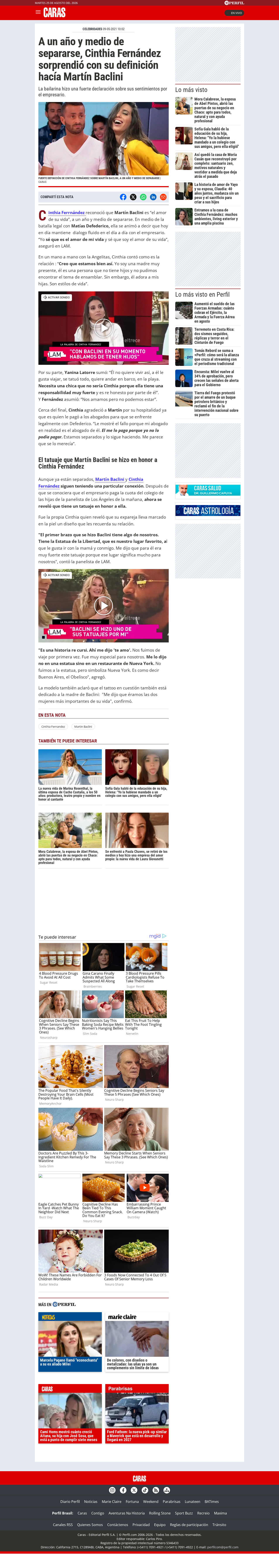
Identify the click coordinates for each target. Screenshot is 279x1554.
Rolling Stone (160, 1513)
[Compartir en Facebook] (123, 197)
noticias (70, 1317)
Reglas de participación (189, 1524)
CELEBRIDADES (92, 29)
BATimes (212, 1501)
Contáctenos (117, 1524)
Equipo (160, 1524)
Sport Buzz (184, 1513)
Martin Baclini (83, 727)
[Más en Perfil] (64, 1305)
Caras (82, 1513)
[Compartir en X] (133, 197)
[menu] (38, 13)
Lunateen (192, 1501)
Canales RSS (63, 1524)
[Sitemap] (166, 1490)
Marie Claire (111, 1501)
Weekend (150, 1501)
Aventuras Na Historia (127, 1513)
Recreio (203, 1513)
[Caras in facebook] (123, 1490)
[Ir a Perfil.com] (234, 3)
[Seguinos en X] (134, 1490)
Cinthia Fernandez (53, 727)
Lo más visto (191, 89)
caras (70, 1389)
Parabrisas (171, 1501)
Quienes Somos (90, 1524)
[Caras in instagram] (112, 1490)
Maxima (220, 1513)
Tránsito (219, 1524)
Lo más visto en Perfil (202, 294)
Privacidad (141, 1524)
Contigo (97, 1513)
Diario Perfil (70, 1501)
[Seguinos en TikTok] (145, 1490)
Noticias (90, 1501)
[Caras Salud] (207, 494)
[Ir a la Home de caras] (54, 16)
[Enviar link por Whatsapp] (143, 197)
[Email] (163, 197)
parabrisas (137, 1389)
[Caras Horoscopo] (207, 514)
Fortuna (132, 1501)
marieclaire (137, 1317)
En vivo (236, 13)
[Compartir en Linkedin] (153, 197)
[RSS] (156, 1490)
